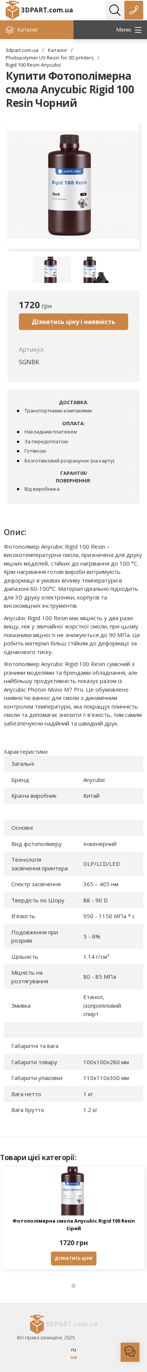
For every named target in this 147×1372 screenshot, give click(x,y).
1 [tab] (73, 1286)
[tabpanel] (73, 1220)
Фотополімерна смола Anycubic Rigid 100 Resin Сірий (73, 1224)
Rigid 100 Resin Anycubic (33, 64)
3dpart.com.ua (22, 50)
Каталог (57, 50)
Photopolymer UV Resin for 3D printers (50, 57)
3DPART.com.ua (47, 10)
